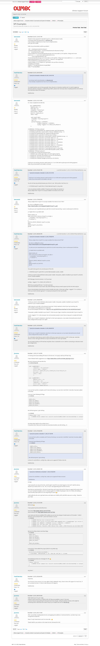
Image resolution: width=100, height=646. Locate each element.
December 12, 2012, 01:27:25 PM (35, 502)
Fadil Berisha (18, 73)
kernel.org (66, 602)
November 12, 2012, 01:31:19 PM (35, 100)
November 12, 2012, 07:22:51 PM (35, 170)
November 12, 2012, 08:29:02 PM (35, 234)
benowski (17, 37)
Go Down (15, 32)
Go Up (14, 629)
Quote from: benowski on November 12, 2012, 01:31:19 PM (42, 172)
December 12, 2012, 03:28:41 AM (35, 469)
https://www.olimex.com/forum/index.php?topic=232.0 (60, 358)
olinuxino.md (49, 40)
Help (75, 644)
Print (85, 32)
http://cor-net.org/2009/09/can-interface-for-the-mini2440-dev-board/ (63, 309)
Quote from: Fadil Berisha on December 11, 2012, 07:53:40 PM (42, 471)
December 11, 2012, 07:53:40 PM (35, 431)
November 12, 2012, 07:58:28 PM (35, 199)
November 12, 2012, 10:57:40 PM (35, 325)
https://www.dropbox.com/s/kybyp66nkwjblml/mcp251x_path (43, 206)
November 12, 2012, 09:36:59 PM (35, 299)
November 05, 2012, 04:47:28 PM (35, 72)
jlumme (16, 353)
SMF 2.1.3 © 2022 (15, 644)
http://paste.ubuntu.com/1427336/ (46, 512)
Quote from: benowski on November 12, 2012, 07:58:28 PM (42, 236)
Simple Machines (22, 644)
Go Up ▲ (86, 644)
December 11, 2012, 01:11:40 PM (35, 353)
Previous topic (76, 27)
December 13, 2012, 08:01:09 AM (35, 595)
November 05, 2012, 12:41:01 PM (35, 36)
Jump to (74, 636)
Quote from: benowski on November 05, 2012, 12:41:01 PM (42, 75)
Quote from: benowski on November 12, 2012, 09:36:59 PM (42, 328)
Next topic (83, 27)
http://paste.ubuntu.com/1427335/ (42, 510)
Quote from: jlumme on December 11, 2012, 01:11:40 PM (41, 433)
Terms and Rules (80, 644)
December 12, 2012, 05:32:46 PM (35, 576)
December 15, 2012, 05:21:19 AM (35, 612)
